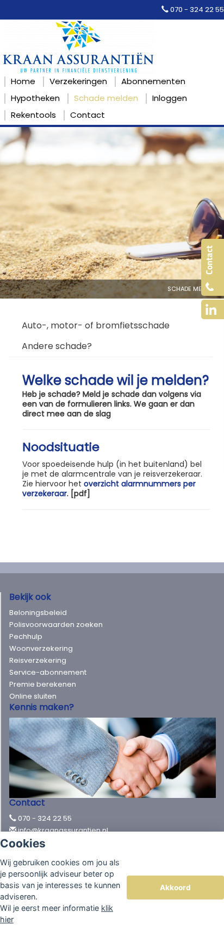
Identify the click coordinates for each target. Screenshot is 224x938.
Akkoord (175, 887)
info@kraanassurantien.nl (63, 830)
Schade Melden (191, 288)
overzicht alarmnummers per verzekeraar (109, 488)
